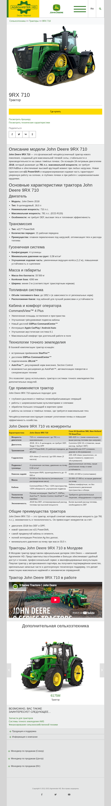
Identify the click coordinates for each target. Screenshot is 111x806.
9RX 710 (46, 21)
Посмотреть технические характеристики (29, 122)
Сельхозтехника (17, 21)
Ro (92, 8)
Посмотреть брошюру (20, 119)
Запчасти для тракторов (21, 718)
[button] (14, 670)
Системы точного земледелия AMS (26, 721)
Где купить (55, 111)
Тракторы (34, 21)
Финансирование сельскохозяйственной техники (33, 725)
